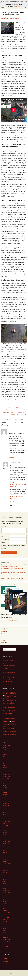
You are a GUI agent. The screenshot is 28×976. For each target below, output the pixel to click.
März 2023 (5, 767)
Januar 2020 (5, 836)
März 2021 (5, 812)
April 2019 (5, 854)
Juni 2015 (5, 926)
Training (3, 640)
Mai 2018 (5, 879)
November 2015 (6, 915)
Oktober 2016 (6, 897)
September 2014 (6, 944)
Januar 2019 (5, 861)
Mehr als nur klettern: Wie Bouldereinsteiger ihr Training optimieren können (14, 413)
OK (19, 6)
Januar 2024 (5, 758)
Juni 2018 (5, 877)
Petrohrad (12, 18)
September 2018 (6, 870)
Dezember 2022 (6, 774)
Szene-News (4, 636)
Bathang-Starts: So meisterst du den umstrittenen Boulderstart (9, 667)
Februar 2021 (5, 814)
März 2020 (5, 832)
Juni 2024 (5, 749)
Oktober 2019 (6, 843)
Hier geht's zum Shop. (14, 620)
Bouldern (22, 17)
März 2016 (5, 908)
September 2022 (6, 781)
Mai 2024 (5, 752)
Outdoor (7, 18)
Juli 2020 (5, 828)
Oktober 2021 (6, 805)
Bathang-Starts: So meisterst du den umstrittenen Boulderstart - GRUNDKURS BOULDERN (9, 692)
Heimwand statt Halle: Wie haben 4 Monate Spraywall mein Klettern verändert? (9, 672)
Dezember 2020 (6, 819)
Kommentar (4, 526)
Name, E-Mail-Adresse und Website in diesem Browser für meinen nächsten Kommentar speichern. (13, 546)
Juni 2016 (5, 903)
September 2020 (6, 823)
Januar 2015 (5, 937)
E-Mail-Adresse (5, 539)
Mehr (15, 6)
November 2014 (6, 939)
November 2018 (6, 865)
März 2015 (5, 932)
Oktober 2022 (6, 778)
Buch (2, 633)
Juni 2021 (5, 810)
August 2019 (5, 848)
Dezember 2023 (6, 761)
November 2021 (6, 803)
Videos (16, 17)
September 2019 (6, 845)
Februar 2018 (5, 886)
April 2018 (5, 881)
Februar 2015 (5, 935)
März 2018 (5, 883)
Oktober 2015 (6, 917)
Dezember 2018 (6, 863)
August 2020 (5, 825)
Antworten (12, 457)
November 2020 (6, 821)
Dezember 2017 (6, 890)
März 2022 (5, 794)
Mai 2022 (5, 790)
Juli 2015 (5, 924)
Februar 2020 (5, 834)
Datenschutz (5, 958)
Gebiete (3, 18)
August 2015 (5, 921)
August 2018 (5, 872)
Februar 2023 (5, 770)
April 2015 (5, 930)
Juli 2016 (5, 901)
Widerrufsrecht (6, 960)
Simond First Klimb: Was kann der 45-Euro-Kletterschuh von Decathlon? (9, 697)
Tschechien (16, 18)
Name (3, 536)
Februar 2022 (5, 796)
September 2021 (6, 807)
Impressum (5, 957)
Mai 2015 (5, 928)
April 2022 (5, 792)
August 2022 (5, 783)
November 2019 (6, 841)
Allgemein (3, 631)
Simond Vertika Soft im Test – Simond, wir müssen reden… (13, 576)
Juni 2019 (5, 852)
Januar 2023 (5, 772)
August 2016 (5, 899)
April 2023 (5, 765)
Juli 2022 (5, 785)
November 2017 (6, 892)
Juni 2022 (5, 787)
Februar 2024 (5, 756)
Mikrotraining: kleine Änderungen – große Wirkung (12, 578)
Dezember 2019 (6, 839)
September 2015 (6, 919)
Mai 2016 (5, 906)
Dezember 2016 (6, 895)
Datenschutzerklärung (6, 973)
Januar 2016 (5, 910)
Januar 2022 (5, 799)
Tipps (13, 17)
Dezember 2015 (6, 912)
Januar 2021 (5, 816)
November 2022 (6, 776)
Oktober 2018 (6, 868)
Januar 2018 (5, 888)
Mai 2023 (5, 763)
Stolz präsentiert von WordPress (19, 973)
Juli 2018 (5, 874)
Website (3, 542)
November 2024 (6, 745)
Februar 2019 (5, 859)
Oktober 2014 (6, 941)
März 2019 (5, 857)
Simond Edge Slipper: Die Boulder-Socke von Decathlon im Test (9, 734)
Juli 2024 (5, 747)
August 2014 (5, 946)
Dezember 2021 (6, 801)
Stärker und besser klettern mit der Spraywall (9, 713)
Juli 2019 (5, 850)
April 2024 (5, 754)
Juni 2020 (5, 830)
